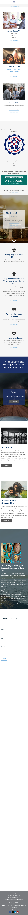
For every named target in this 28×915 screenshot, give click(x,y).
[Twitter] (13, 912)
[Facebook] (10, 912)
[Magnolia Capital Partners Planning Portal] (14, 154)
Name (2, 621)
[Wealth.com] (14, 184)
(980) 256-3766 (16, 895)
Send (4, 658)
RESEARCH (15, 192)
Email (2, 629)
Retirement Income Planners (14, 69)
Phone (2, 638)
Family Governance (14, 73)
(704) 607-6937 (16, 897)
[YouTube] (17, 912)
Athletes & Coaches (14, 71)
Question (3, 646)
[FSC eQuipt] (14, 165)
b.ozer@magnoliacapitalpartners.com (14, 909)
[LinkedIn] (15, 912)
